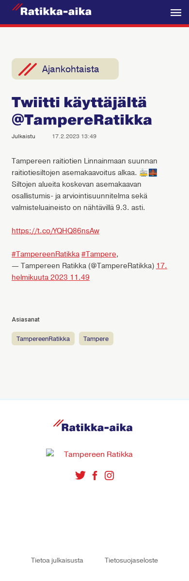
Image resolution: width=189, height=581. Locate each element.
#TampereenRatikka (45, 254)
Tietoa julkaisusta (57, 560)
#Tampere (98, 254)
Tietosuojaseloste (131, 560)
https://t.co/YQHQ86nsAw (55, 231)
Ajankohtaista (70, 69)
